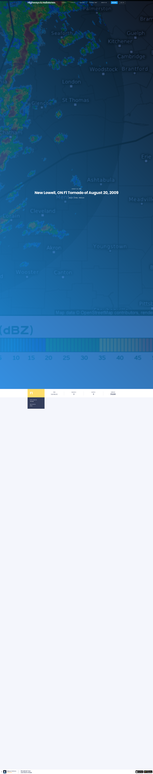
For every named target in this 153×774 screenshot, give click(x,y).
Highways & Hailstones (41, 2)
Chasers (72, 2)
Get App (114, 2)
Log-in (122, 2)
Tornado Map (93, 2)
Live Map (82, 2)
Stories (64, 2)
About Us (104, 2)
